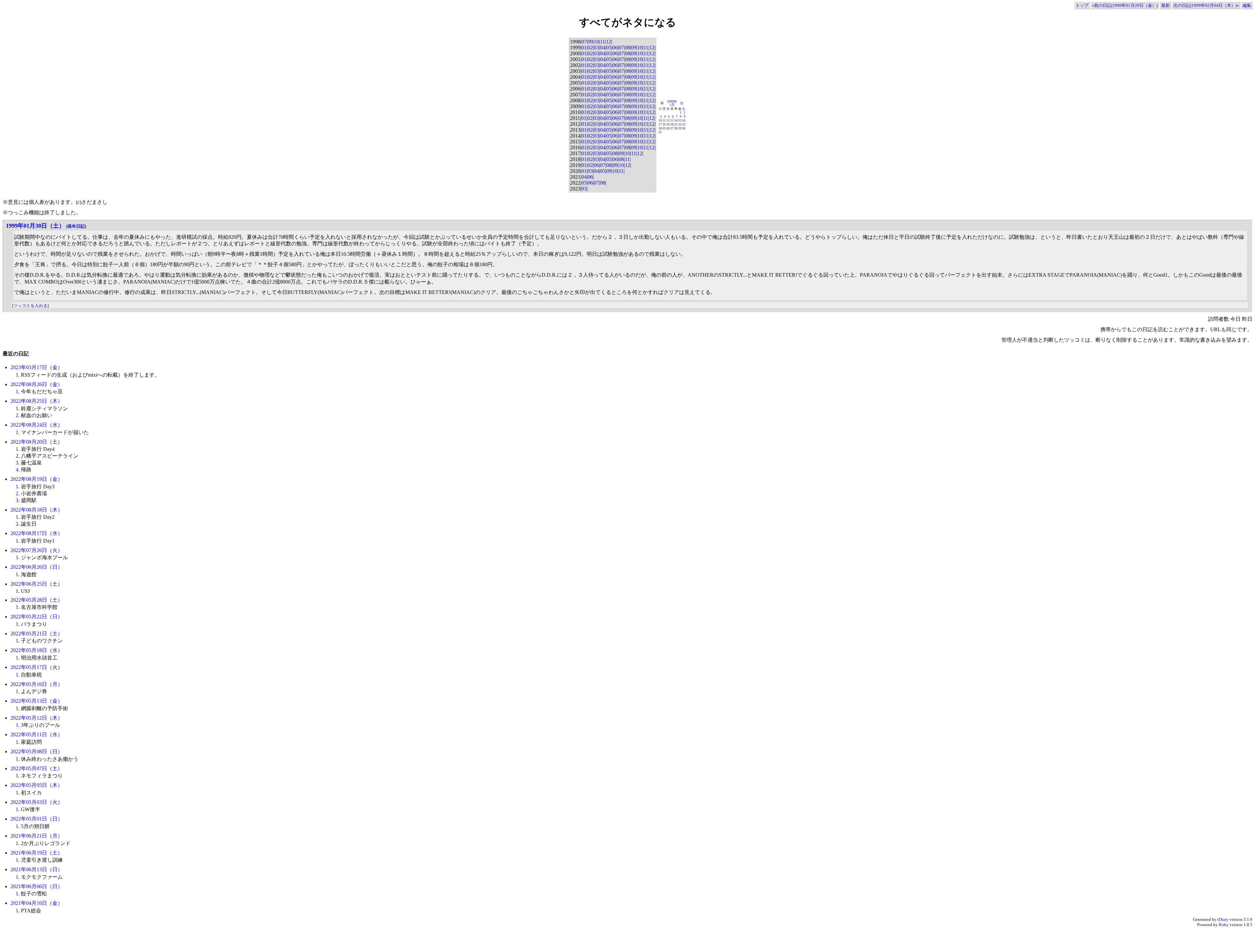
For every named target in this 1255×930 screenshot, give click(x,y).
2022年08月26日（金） (36, 384)
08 (627, 47)
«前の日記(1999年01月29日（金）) (1125, 5)
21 (676, 124)
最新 (1165, 5)
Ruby (1224, 924)
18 (664, 124)
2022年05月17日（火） (36, 667)
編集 (1247, 5)
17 (660, 124)
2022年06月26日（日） (36, 567)
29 (679, 128)
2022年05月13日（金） (36, 701)
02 (590, 47)
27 (672, 128)
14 (676, 120)
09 (590, 41)
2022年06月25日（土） (36, 584)
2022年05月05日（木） (36, 785)
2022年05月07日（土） (36, 768)
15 (679, 120)
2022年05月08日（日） (36, 751)
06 (615, 47)
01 (584, 47)
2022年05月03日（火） (36, 802)
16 (683, 120)
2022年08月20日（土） (36, 442)
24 (660, 128)
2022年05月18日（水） (36, 650)
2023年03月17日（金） (36, 367)
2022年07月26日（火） (36, 550)
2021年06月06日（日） (36, 886)
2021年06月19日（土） (36, 853)
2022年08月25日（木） (36, 401)
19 (668, 124)
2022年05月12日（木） (36, 718)
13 (672, 120)
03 (596, 47)
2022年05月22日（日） (36, 616)
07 (584, 41)
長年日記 (76, 226)
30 (683, 128)
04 (602, 47)
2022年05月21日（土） (36, 633)
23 (683, 124)
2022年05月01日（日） (36, 819)
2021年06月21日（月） (36, 836)
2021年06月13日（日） (36, 869)
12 (608, 41)
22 (679, 124)
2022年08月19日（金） (36, 479)
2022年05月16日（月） (36, 684)
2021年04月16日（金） (36, 903)
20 (672, 124)
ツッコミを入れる (30, 305)
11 (602, 41)
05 (608, 47)
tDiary (1223, 919)
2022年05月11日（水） (36, 734)
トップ (1082, 5)
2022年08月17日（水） (36, 533)
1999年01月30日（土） (35, 225)
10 (596, 41)
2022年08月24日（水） (36, 425)
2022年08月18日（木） (36, 510)
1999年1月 (672, 103)
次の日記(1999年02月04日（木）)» (1206, 5)
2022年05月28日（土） (36, 600)
